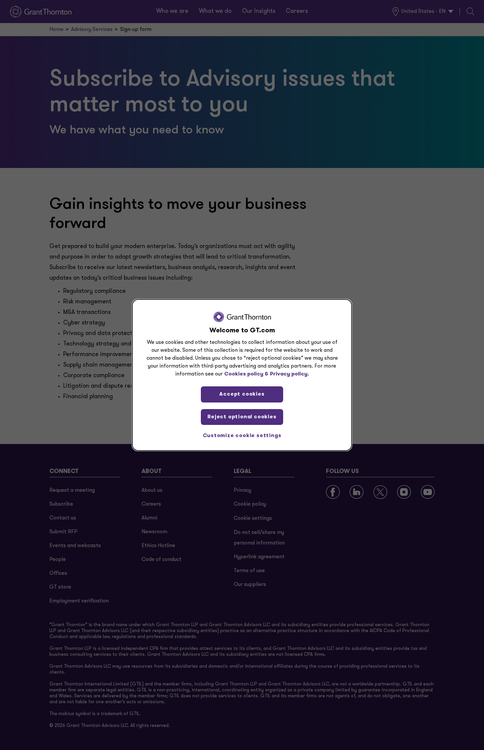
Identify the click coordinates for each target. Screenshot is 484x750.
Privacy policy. (289, 374)
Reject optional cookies (241, 417)
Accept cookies (241, 394)
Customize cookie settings (242, 435)
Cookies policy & (246, 374)
